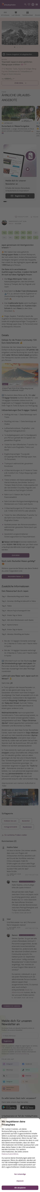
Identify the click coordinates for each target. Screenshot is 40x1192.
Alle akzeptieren (20, 1188)
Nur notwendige (20, 1174)
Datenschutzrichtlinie (10, 1154)
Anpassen (20, 1181)
